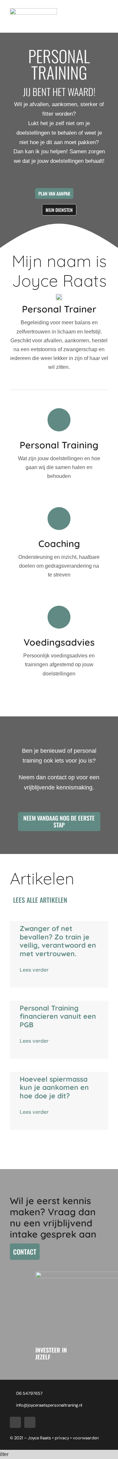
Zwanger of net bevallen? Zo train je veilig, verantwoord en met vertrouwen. (58, 941)
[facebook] (15, 1422)
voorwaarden (86, 1438)
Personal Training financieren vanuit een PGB (58, 1016)
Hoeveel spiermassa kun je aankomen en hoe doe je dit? (54, 1087)
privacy (62, 1438)
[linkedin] (29, 1422)
